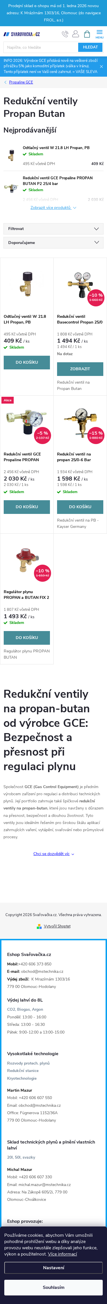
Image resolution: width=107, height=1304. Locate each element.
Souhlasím (53, 1287)
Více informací (62, 1254)
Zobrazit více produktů (51, 208)
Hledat (90, 47)
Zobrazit (80, 369)
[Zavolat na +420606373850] (65, 34)
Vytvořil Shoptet (57, 926)
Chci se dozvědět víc (51, 854)
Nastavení (53, 1268)
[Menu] (99, 33)
